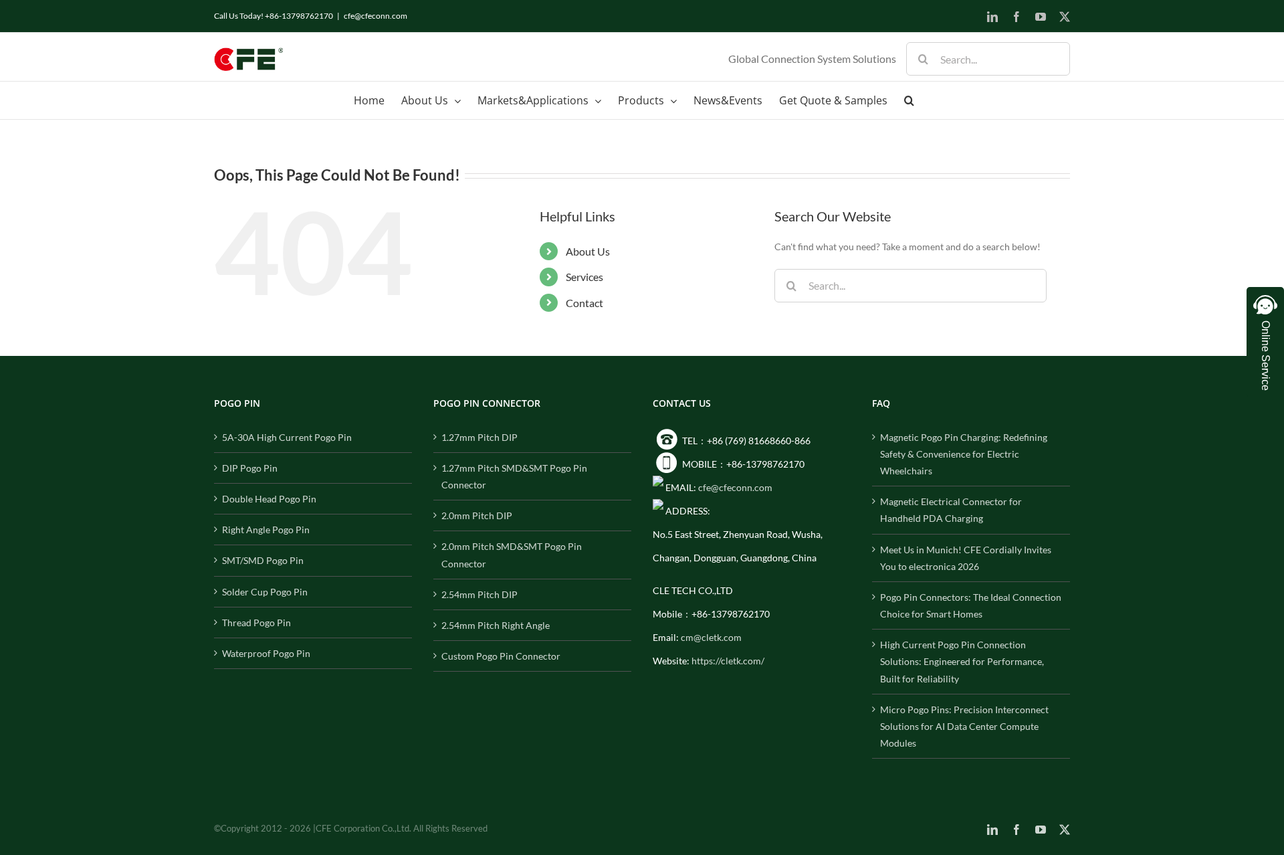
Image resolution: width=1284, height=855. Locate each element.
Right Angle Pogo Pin (266, 529)
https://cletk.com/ (727, 660)
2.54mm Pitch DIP (479, 594)
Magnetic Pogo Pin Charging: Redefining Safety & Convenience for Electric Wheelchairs (963, 454)
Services (584, 276)
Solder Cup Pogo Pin (265, 591)
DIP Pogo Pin (250, 468)
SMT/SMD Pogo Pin (263, 560)
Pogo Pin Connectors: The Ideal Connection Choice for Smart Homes (970, 605)
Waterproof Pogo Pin (266, 653)
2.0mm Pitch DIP (476, 515)
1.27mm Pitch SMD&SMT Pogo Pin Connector (514, 476)
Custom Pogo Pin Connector (500, 656)
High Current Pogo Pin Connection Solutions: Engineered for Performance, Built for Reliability (962, 661)
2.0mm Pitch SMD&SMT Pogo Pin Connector (511, 555)
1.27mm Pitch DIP (479, 437)
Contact (584, 302)
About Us (588, 251)
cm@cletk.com (711, 637)
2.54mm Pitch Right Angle (495, 625)
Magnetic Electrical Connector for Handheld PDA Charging (951, 510)
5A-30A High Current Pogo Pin (287, 437)
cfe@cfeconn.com (375, 16)
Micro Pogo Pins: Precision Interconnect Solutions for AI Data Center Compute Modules (964, 726)
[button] (909, 100)
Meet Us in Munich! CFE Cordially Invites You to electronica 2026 (965, 558)
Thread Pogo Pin (256, 622)
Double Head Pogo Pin (269, 498)
